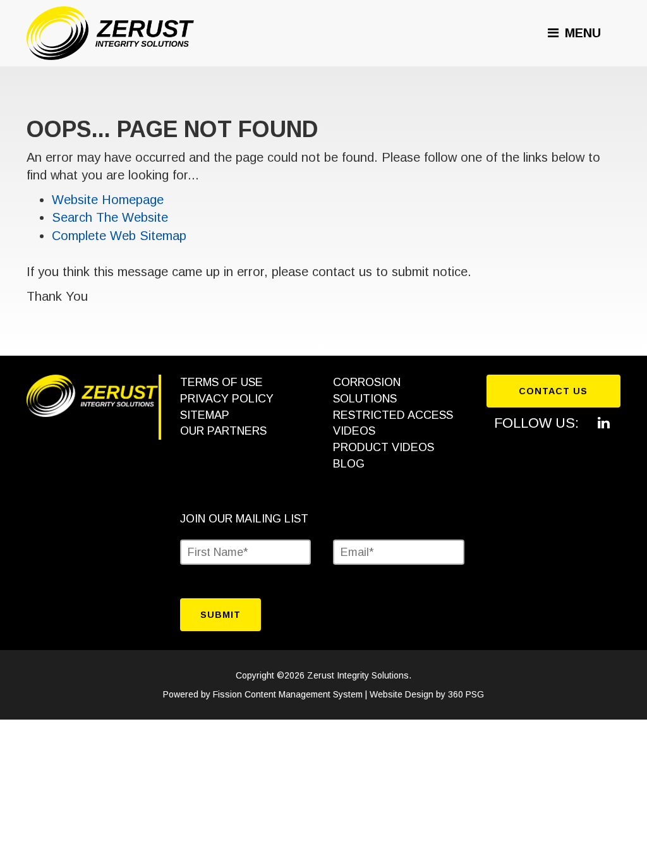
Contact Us (553, 391)
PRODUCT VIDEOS (383, 447)
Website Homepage (108, 200)
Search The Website (110, 217)
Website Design (401, 694)
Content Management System (304, 694)
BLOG (349, 463)
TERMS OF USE (221, 382)
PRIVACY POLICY (227, 398)
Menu (581, 33)
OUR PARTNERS (223, 431)
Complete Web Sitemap (121, 236)
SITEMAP (204, 415)
